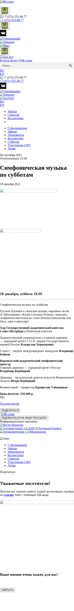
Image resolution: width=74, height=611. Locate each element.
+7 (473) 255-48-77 (12, 20)
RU (2, 70)
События (13, 114)
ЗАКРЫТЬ (7, 590)
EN (2, 74)
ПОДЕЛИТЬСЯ (10, 410)
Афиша (12, 111)
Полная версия (9, 403)
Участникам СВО (19, 145)
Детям (12, 148)
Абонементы (16, 135)
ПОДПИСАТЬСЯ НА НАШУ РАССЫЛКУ (24, 417)
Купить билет (9, 60)
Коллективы (16, 118)
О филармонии (17, 128)
